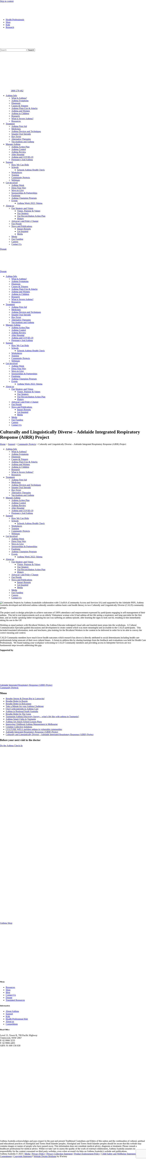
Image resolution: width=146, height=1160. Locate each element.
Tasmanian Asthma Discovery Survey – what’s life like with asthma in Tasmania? (42, 716)
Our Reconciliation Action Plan (31, 216)
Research (10, 27)
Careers (14, 241)
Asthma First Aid (19, 126)
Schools (15, 167)
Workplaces (16, 172)
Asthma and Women (20, 111)
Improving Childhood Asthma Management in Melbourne (32, 724)
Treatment (10, 123)
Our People (16, 223)
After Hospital (17, 154)
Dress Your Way (18, 188)
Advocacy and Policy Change (24, 221)
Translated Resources (15, 1000)
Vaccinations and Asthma (22, 141)
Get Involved (12, 182)
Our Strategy (23, 213)
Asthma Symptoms (20, 100)
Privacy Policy (38, 1154)
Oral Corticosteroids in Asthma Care (22, 709)
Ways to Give (17, 190)
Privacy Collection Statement (59, 1154)
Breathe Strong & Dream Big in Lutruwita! (25, 698)
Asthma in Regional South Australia (22, 711)
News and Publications (21, 226)
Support (9, 162)
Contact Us (16, 244)
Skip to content (7, 1)
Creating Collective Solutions (19, 727)
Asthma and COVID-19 (22, 157)
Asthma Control (18, 149)
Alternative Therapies (21, 139)
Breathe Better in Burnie (17, 701)
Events (14, 200)
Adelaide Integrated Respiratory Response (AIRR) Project (32, 732)
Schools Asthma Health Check (31, 170)
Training (15, 175)
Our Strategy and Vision (22, 208)
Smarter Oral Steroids (21, 134)
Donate (9, 997)
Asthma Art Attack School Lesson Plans (24, 721)
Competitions (12, 1024)
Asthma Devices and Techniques (26, 131)
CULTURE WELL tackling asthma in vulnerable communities (34, 729)
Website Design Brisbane (45, 1156)
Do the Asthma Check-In (11, 745)
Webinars (15, 180)
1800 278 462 (17, 90)
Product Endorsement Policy (87, 1154)
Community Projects (20, 177)
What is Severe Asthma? (22, 118)
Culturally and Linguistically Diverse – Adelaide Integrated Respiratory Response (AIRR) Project (49, 734)
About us (10, 206)
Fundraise (15, 195)
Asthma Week (17, 185)
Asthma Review (18, 152)
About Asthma (12, 1011)
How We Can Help (20, 165)
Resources (16, 121)
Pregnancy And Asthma (22, 159)
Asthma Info (11, 95)
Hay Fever (16, 136)
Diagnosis (15, 103)
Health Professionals (15, 19)
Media (20, 234)
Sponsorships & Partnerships (24, 193)
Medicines (16, 129)
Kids (8, 25)
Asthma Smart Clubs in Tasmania (21, 719)
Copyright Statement (22, 1156)
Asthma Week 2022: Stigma (29, 203)
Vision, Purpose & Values (28, 211)
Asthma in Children (20, 113)
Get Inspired (22, 231)
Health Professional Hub (17, 1019)
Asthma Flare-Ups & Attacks (24, 108)
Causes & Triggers (19, 106)
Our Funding (17, 239)
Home (3, 444)
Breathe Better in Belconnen (18, 703)
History (20, 218)
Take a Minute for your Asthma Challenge (25, 706)
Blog (8, 992)
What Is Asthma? (19, 98)
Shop (8, 22)
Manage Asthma (13, 144)
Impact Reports (24, 229)
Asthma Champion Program (24, 198)
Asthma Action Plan (20, 147)
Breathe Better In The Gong (18, 714)
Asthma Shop (6, 923)
